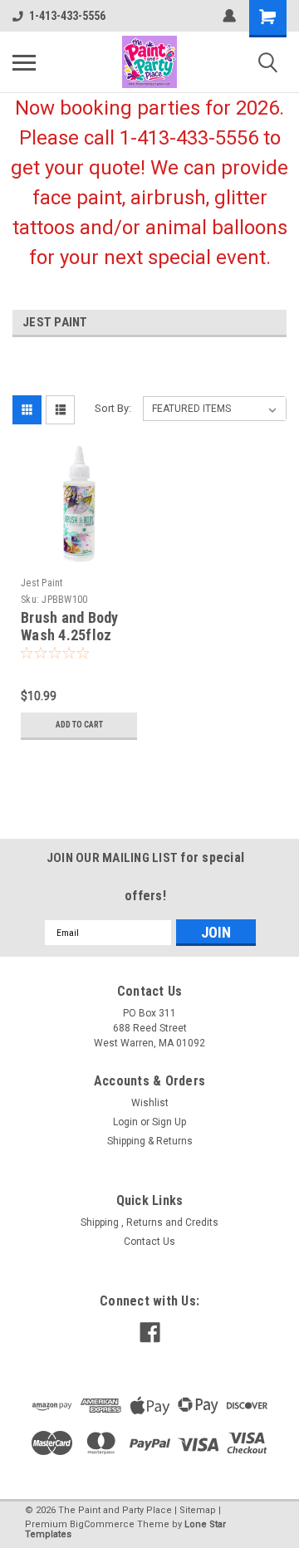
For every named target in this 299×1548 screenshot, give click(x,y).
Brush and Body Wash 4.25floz (70, 626)
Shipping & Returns (150, 1141)
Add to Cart (79, 724)
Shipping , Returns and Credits (149, 1222)
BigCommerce (102, 1524)
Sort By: (113, 408)
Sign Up (169, 1122)
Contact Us (149, 1241)
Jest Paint (42, 583)
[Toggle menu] (24, 62)
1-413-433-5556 (67, 15)
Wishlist (150, 1103)
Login (125, 1122)
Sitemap (197, 1510)
